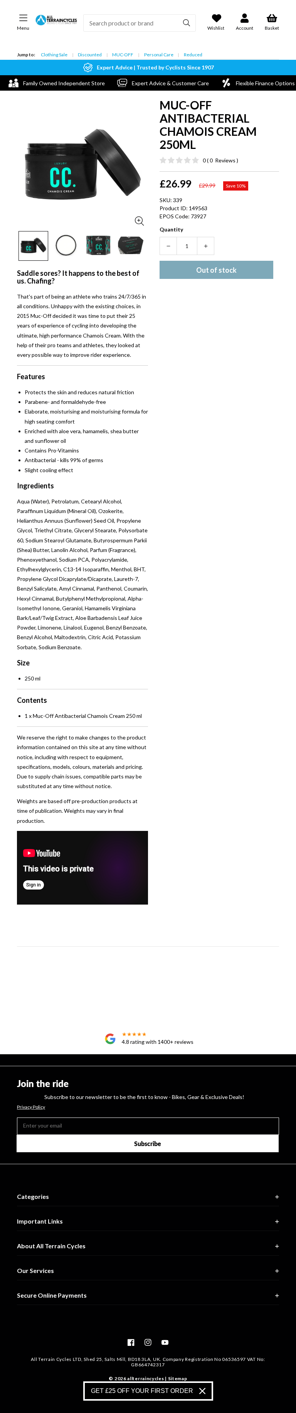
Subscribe (147, 1143)
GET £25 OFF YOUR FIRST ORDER (142, 1391)
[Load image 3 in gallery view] (98, 245)
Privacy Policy (31, 1107)
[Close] (202, 1391)
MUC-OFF (122, 54)
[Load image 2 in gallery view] (66, 245)
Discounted (90, 54)
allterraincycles (145, 1378)
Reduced (193, 54)
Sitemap (177, 1378)
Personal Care (158, 54)
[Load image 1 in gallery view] (33, 245)
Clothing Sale (54, 54)
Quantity (171, 229)
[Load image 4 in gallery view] (131, 245)
